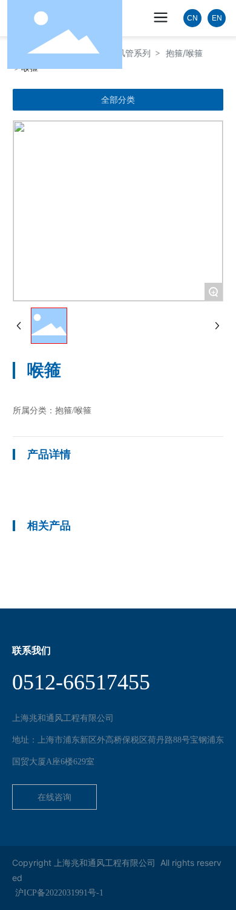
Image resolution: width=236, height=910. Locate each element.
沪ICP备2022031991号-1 (59, 892)
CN (192, 18)
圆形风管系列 (125, 53)
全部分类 (118, 100)
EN (217, 18)
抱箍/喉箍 (184, 53)
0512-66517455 (81, 682)
